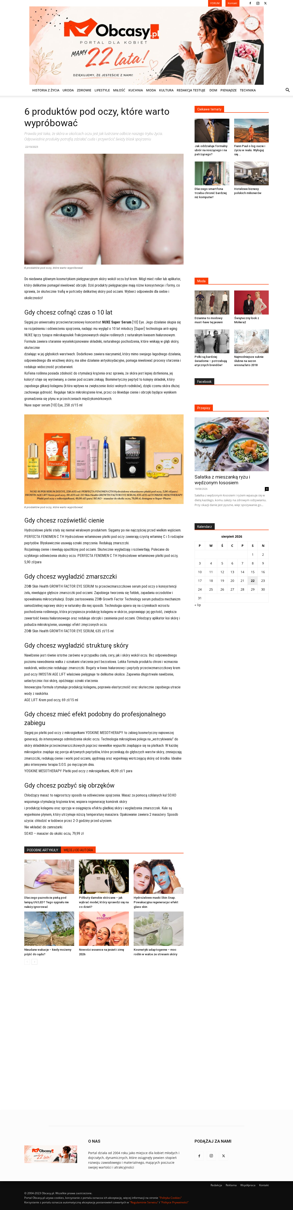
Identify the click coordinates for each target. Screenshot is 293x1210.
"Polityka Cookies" (170, 1198)
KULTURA (166, 90)
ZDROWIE (84, 90)
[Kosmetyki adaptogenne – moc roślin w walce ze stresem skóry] (159, 929)
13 (232, 572)
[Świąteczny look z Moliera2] (251, 302)
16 (263, 572)
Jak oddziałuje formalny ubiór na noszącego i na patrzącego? (211, 150)
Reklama (231, 1185)
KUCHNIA (135, 90)
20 (232, 580)
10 (200, 572)
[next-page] (34, 962)
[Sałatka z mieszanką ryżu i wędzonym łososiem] (232, 444)
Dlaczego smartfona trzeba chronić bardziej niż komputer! (211, 193)
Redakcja (216, 1185)
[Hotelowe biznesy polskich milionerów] (251, 173)
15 (253, 572)
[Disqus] (104, 1037)
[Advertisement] (231, 239)
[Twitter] (265, 3)
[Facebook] (250, 3)
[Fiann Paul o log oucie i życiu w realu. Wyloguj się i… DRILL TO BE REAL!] (251, 130)
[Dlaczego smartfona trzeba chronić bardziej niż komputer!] (212, 173)
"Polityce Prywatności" (174, 1202)
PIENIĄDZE (228, 90)
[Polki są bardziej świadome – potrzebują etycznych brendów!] (212, 341)
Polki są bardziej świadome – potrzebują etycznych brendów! (211, 361)
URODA (68, 90)
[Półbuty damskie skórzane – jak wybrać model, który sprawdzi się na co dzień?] (104, 877)
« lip (198, 605)
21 (242, 580)
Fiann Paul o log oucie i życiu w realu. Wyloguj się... (249, 150)
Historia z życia (45, 90)
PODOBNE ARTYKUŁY (42, 850)
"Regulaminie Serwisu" (144, 1202)
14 (242, 572)
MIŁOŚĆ (119, 90)
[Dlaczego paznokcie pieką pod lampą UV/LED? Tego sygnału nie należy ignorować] (49, 877)
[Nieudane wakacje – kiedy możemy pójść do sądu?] (49, 929)
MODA (151, 90)
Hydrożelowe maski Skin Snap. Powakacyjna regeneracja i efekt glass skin (156, 902)
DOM (213, 90)
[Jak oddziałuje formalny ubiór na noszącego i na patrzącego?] (212, 130)
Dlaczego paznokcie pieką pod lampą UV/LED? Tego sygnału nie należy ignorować (46, 902)
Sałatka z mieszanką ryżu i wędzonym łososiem (222, 479)
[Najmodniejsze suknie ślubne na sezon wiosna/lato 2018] (251, 341)
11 (211, 572)
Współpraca (247, 1185)
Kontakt (264, 1185)
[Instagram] (257, 3)
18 (211, 580)
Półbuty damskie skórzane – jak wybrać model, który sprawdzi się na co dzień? (104, 902)
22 (253, 580)
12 (222, 572)
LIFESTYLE (102, 90)
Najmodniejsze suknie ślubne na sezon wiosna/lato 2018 (248, 361)
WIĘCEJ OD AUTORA (78, 850)
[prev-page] (27, 962)
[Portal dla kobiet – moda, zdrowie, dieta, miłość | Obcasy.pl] (146, 45)
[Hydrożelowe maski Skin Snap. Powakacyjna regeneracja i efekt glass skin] (159, 877)
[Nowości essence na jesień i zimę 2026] (104, 929)
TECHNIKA (248, 90)
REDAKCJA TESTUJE (191, 90)
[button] (287, 90)
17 (200, 580)
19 (222, 580)
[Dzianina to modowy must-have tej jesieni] (212, 302)
